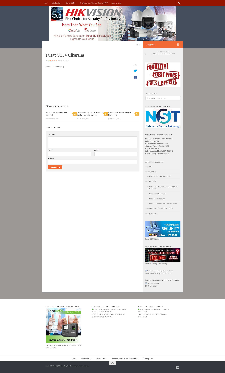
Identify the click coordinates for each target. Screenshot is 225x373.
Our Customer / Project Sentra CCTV (94, 3)
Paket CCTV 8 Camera (157, 199)
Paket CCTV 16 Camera (157, 194)
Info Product (56, 3)
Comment (51, 135)
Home (46, 3)
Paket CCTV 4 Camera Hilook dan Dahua (163, 204)
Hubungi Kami (116, 3)
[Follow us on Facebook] (177, 44)
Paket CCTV (70, 3)
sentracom (52, 61)
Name (50, 150)
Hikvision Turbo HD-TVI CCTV (159, 176)
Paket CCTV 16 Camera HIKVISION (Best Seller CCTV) (162, 187)
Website (51, 158)
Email (96, 150)
